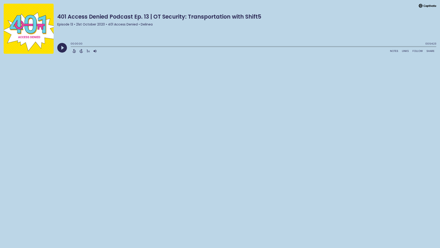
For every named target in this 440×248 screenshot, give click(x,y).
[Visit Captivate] (427, 6)
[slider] (71, 47)
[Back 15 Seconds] (74, 51)
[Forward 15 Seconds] (81, 51)
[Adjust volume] (95, 51)
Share (430, 51)
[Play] (62, 48)
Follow (417, 51)
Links (405, 51)
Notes (394, 51)
